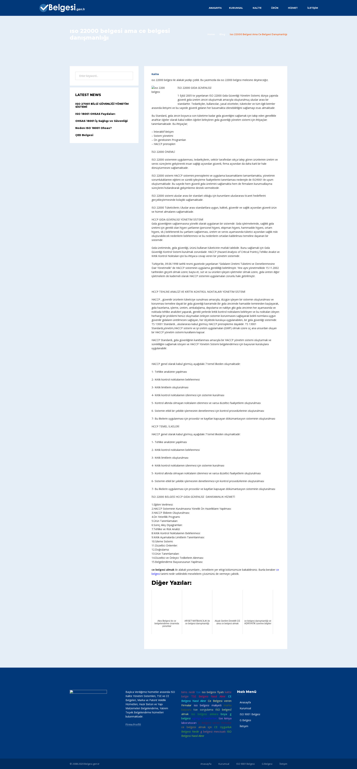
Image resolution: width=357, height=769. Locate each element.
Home (211, 34)
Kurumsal (236, 8)
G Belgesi (245, 720)
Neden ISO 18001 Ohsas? (93, 128)
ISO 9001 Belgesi (250, 714)
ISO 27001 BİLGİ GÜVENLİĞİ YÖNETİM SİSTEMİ (102, 105)
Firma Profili (133, 724)
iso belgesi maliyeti (207, 705)
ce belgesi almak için (196, 727)
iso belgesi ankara (204, 714)
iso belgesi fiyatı (213, 692)
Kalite (155, 74)
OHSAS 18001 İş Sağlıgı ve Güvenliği (101, 121)
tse (198, 692)
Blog (222, 34)
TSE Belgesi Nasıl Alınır (208, 696)
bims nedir (188, 692)
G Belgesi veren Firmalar (214, 723)
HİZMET (293, 8)
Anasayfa (215, 8)
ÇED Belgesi (84, 135)
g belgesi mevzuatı (213, 731)
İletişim (312, 8)
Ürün (274, 8)
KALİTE (257, 8)
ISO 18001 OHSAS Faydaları (95, 114)
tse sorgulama (203, 709)
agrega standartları (204, 718)
